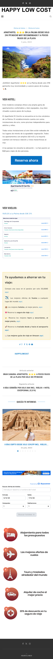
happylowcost (22, 354)
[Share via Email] (32, 344)
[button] (4, 430)
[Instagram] (30, 3)
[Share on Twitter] (27, 344)
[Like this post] (22, 344)
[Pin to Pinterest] (29, 344)
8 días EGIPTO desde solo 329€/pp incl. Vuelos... (26, 444)
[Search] (50, 16)
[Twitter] (26, 3)
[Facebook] (23, 643)
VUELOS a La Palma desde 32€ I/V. (17, 213)
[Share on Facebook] (24, 344)
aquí (20, 301)
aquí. (7, 292)
